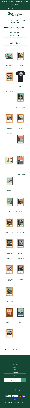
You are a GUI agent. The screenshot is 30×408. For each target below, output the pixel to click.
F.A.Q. (15, 369)
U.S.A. (20, 322)
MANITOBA (9, 190)
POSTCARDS (21, 258)
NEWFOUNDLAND (9, 232)
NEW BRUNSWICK (20, 211)
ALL (9, 86)
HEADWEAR (9, 133)
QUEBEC (21, 279)
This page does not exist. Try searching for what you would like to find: (15, 28)
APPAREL (20, 86)
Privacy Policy (15, 364)
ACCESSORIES (9, 65)
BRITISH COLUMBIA (20, 107)
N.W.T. (9, 211)
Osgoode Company (20, 402)
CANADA (9, 128)
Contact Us (15, 367)
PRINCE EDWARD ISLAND (9, 280)
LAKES (20, 149)
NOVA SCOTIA (20, 232)
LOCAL (20, 170)
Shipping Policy (15, 366)
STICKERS (20, 285)
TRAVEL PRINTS (9, 322)
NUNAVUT (9, 253)
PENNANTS (9, 258)
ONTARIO (20, 253)
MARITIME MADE (21, 174)
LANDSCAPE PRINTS (9, 170)
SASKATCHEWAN (9, 301)
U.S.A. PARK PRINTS (9, 343)
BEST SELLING (9, 91)
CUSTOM (20, 128)
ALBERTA (20, 65)
